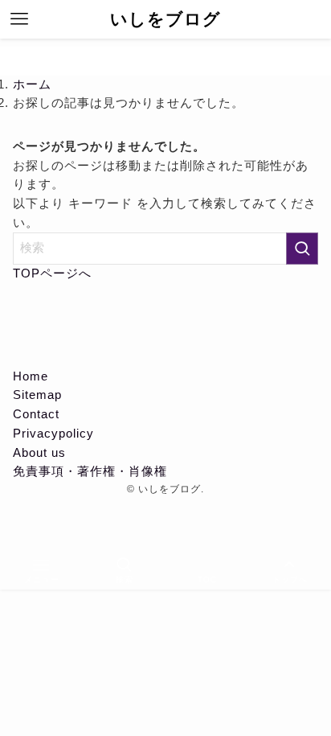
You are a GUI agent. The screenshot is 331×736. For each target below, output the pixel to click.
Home (30, 376)
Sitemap (37, 395)
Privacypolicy (53, 433)
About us (39, 452)
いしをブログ (165, 19)
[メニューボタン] (19, 19)
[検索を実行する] (302, 248)
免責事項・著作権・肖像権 (90, 471)
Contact (36, 414)
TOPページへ (52, 273)
